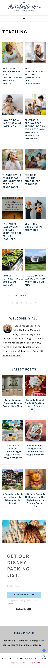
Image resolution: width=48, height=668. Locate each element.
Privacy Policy (16, 662)
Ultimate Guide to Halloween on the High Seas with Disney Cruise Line (35, 500)
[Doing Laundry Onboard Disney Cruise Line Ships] (13, 385)
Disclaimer (35, 662)
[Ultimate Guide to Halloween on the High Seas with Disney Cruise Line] (35, 479)
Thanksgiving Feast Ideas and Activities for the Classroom (12, 181)
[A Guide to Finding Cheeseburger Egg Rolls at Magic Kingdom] (13, 430)
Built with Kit (24, 609)
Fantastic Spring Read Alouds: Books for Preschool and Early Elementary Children (35, 129)
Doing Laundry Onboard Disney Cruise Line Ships (13, 403)
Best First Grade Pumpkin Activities (35, 227)
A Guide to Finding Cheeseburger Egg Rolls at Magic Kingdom (13, 451)
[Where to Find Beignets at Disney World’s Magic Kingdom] (35, 430)
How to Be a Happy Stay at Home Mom (11, 123)
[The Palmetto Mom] (24, 12)
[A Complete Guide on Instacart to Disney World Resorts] (13, 479)
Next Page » (20, 295)
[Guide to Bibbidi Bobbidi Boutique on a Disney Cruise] (35, 385)
